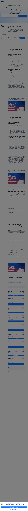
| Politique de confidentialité (18, 505)
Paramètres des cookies (14, 509)
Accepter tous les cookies (14, 507)
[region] (14, 506)
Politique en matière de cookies (11, 505)
